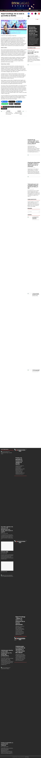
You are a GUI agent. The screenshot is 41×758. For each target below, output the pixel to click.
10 (20, 451)
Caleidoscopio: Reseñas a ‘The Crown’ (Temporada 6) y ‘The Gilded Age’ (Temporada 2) (7, 653)
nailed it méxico (6, 106)
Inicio (2, 10)
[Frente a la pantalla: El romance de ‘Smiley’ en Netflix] (20, 452)
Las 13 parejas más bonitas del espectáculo (35, 218)
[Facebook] (29, 13)
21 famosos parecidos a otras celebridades (36, 370)
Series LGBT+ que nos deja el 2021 (33, 52)
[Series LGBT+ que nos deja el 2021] (31, 50)
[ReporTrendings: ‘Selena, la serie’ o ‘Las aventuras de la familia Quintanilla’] (20, 577)
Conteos (30, 214)
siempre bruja (4, 108)
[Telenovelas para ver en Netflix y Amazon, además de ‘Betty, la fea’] (34, 182)
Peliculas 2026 (4, 551)
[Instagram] (32, 13)
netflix (12, 106)
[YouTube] (39, 13)
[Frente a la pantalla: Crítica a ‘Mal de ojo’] (20, 486)
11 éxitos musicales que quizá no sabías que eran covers (35, 294)
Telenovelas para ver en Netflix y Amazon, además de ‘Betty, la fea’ (33, 186)
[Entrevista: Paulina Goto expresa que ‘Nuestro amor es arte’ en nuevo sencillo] (34, 21)
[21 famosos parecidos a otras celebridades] (30, 443)
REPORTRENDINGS (26, 10)
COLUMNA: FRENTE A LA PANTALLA (9, 10)
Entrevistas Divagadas (34, 10)
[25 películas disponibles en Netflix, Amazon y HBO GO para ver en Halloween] (34, 160)
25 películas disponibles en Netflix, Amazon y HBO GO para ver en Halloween (34, 164)
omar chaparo (17, 106)
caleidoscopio (19, 10)
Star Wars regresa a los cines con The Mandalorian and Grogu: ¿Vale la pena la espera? (7, 529)
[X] (35, 13)
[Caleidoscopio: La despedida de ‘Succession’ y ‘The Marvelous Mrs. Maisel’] (20, 640)
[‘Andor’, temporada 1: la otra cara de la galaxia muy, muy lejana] (20, 674)
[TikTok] (29, 16)
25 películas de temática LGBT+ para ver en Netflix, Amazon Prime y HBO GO (33, 141)
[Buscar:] (33, 212)
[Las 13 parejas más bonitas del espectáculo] (30, 290)
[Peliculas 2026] (7, 550)
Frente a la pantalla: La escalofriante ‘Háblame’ (7, 744)
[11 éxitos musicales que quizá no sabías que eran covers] (30, 366)
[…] (32, 61)
